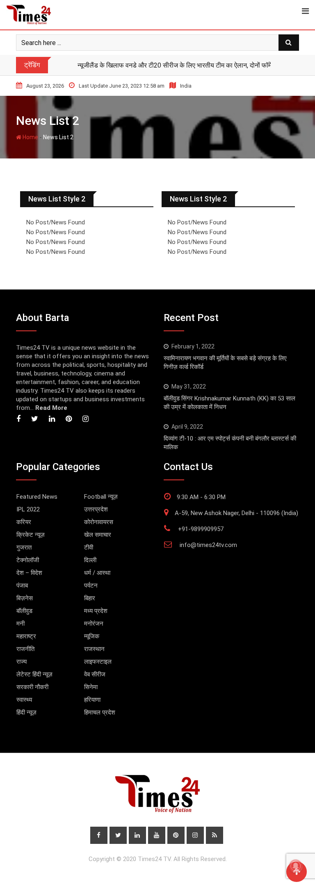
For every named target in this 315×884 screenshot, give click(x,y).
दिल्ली (90, 560)
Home (29, 137)
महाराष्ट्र (26, 636)
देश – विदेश (29, 573)
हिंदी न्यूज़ (26, 712)
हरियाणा (92, 699)
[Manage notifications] (295, 866)
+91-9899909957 (201, 529)
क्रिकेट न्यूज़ (30, 534)
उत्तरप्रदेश (96, 509)
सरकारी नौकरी (32, 687)
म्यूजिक (91, 636)
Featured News (36, 496)
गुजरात (24, 547)
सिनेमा (91, 687)
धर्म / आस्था (97, 573)
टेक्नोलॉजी (27, 560)
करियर (23, 522)
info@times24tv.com (208, 545)
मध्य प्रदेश (95, 611)
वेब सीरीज (94, 674)
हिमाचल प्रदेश (99, 712)
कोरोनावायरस (98, 522)
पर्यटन (91, 585)
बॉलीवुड (24, 611)
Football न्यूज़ (101, 496)
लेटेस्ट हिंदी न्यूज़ (34, 674)
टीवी (88, 547)
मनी (20, 623)
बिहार (89, 598)
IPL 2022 (28, 509)
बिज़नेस (24, 598)
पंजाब (22, 585)
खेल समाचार (97, 534)
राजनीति (25, 649)
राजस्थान (94, 649)
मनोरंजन (93, 623)
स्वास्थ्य (24, 699)
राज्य (21, 661)
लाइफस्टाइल (98, 661)
